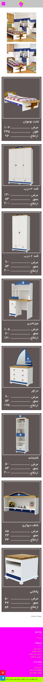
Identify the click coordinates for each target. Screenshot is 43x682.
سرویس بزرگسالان (36, 657)
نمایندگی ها (38, 668)
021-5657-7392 (35, 673)
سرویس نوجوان (36, 651)
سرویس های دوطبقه (35, 654)
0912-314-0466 (35, 670)
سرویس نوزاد (37, 649)
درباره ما (39, 638)
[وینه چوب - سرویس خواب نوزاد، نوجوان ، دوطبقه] (21, 3)
